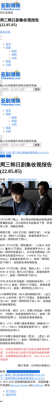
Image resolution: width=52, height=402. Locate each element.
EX (12, 371)
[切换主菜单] (1, 36)
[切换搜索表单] (1, 82)
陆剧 (14, 51)
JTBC (17, 371)
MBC (28, 371)
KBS (22, 371)
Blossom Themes (19, 385)
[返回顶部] (1, 401)
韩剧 (8, 61)
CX (8, 371)
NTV (33, 371)
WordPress (37, 385)
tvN (38, 371)
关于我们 (11, 391)
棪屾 (10, 179)
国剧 (8, 47)
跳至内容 (5, 32)
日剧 (8, 64)
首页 (8, 44)
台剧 (14, 57)
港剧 (14, 54)
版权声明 (11, 394)
